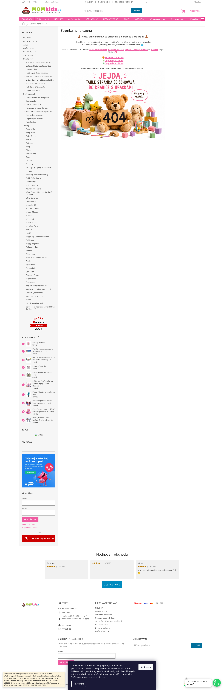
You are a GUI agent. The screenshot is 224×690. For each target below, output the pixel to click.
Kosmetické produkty (34, 115)
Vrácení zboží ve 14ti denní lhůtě (108, 621)
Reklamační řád (101, 624)
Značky (26, 125)
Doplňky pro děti (32, 90)
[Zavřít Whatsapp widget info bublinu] (186, 678)
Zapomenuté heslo (30, 527)
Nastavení (79, 683)
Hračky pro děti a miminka (37, 73)
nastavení (100, 677)
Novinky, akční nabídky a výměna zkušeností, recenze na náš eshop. (75, 618)
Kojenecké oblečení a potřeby (38, 62)
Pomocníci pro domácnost (36, 108)
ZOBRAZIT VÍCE (112, 584)
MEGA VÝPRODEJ (30, 41)
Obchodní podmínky (124, 2)
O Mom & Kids (104, 2)
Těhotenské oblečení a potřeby (39, 111)
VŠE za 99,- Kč (29, 55)
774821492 (66, 629)
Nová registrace (28, 524)
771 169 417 (67, 612)
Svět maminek (29, 94)
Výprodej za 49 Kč (114, 60)
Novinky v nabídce (114, 57)
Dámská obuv (31, 101)
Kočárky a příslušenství (35, 83)
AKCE (25, 45)
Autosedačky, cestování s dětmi (39, 76)
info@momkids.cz (69, 608)
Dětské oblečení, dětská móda (38, 66)
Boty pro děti (31, 69)
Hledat (136, 11)
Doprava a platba (102, 628)
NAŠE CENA (28, 48)
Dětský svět (28, 59)
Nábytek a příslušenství (35, 87)
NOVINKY (89, 2)
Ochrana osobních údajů (105, 618)
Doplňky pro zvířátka (34, 118)
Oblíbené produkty (102, 631)
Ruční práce (31, 122)
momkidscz (66, 625)
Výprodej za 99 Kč (114, 63)
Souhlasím (145, 667)
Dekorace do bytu (33, 104)
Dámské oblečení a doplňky (37, 97)
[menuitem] (26, 19)
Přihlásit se (30, 519)
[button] (217, 683)
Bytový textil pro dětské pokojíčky (40, 80)
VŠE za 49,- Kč (29, 52)
